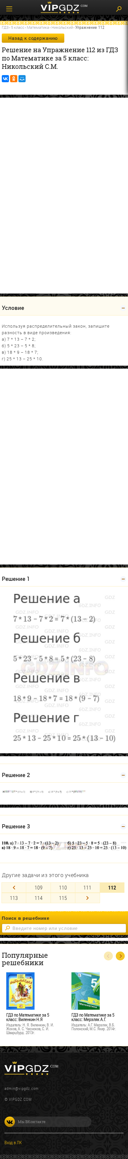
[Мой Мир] (22, 78)
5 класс (17, 27)
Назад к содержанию (33, 38)
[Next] (87, 898)
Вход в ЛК (13, 1142)
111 (87, 887)
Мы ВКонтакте (32, 1121)
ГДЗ (5, 27)
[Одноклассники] (13, 78)
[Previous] (14, 887)
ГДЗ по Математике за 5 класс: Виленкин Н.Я (27, 1017)
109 (39, 887)
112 (112, 887)
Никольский (62, 27)
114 (39, 897)
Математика (38, 27)
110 (63, 887)
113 (14, 897)
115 (63, 897)
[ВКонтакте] (5, 78)
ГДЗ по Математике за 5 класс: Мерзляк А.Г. (92, 1017)
